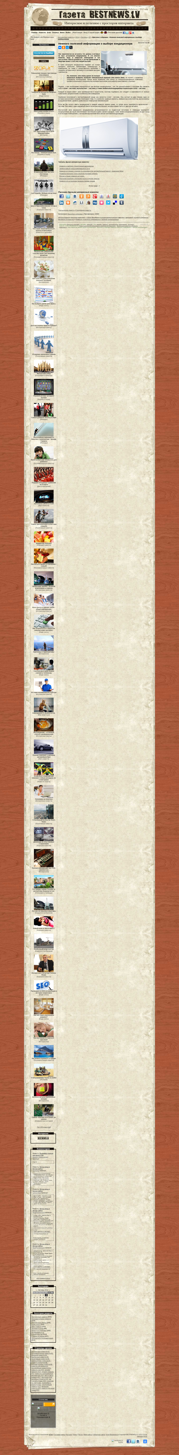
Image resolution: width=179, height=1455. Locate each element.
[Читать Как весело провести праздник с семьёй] (44, 563)
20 (34, 1303)
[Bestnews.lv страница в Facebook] (129, 1443)
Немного (105, 224)
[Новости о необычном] (43, 913)
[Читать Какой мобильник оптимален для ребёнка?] (44, 458)
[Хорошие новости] (44, 210)
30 (43, 1305)
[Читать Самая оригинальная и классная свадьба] (44, 523)
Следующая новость (83, 210)
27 (34, 1305)
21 (37, 1303)
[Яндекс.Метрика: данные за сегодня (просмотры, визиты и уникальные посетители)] (43, 1409)
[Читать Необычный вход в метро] (44, 948)
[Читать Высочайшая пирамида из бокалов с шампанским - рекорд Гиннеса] (44, 436)
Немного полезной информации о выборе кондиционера (97, 219)
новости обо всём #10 (40, 1366)
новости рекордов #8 (39, 1363)
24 (46, 1303)
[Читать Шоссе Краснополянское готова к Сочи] (44, 204)
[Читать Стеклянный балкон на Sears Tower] (44, 818)
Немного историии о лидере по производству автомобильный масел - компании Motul (91, 171)
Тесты (80, 1435)
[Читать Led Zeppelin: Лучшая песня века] (44, 192)
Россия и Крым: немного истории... (72, 176)
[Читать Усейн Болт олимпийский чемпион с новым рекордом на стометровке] (44, 775)
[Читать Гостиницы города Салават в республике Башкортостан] (44, 888)
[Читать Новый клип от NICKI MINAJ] (44, 927)
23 (43, 1303)
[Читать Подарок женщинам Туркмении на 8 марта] (44, 481)
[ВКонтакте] (59, 47)
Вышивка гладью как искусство (43, 1154)
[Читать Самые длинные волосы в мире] (44, 416)
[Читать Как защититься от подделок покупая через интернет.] (44, 627)
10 (46, 1298)
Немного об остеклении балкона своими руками (77, 181)
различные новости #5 (40, 1357)
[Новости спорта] (43, 782)
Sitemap (140, 1436)
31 (46, 1305)
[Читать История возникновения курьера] (44, 691)
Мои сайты (88, 1435)
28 (37, 1305)
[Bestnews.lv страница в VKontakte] (138, 1443)
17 (46, 1300)
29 (40, 1305)
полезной (131, 224)
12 (52, 1298)
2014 (77, 37)
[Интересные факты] (43, 77)
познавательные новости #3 (42, 1353)
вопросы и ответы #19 (40, 1379)
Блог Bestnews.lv (112, 1435)
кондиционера (113, 224)
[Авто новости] (43, 506)
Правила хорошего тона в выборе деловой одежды (78, 174)
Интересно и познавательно (42, 1338)
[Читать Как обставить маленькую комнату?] (44, 1014)
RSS (145, 1436)
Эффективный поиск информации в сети (74, 169)
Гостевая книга (59, 1435)
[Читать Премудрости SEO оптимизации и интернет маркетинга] (44, 990)
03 (90, 37)
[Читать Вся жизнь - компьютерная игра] (44, 151)
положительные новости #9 (42, 1364)
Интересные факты (39, 1323)
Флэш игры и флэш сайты (41, 1168)
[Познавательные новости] (44, 257)
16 (43, 1300)
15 (40, 1300)
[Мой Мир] (67, 47)
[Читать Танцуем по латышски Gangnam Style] (44, 91)
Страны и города (38, 1336)
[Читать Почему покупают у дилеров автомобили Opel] (44, 754)
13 (34, 1300)
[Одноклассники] (63, 47)
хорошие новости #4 (39, 1355)
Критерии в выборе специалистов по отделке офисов (79, 179)
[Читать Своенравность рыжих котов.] (44, 712)
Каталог (69, 1435)
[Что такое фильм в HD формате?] (43, 1140)
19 (52, 1300)
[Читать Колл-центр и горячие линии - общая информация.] (44, 606)
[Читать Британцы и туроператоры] (44, 650)
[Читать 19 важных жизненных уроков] (44, 353)
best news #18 (47, 1377)
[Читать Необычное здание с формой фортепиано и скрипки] (44, 585)
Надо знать (36, 1325)
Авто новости (37, 1327)
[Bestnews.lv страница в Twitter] (133, 1443)
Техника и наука (38, 1329)
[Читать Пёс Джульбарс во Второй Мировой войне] (44, 130)
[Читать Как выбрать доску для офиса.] (44, 302)
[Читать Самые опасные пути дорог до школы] (44, 1116)
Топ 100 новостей (44, 1127)
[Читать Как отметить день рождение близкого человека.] (44, 277)
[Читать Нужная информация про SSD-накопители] (44, 867)
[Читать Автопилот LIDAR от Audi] (44, 502)
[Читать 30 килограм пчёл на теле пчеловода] (44, 171)
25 (49, 1303)
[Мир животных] (44, 715)
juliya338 (89, 224)
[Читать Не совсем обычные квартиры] (44, 910)
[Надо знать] (43, 96)
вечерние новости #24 (40, 1387)
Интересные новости (40, 1317)
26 (52, 1303)
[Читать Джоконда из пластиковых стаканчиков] (44, 840)
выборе (99, 224)
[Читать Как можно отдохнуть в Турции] (44, 1057)
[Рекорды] (43, 176)
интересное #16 (38, 1375)
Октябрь (84, 37)
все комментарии (43, 1278)
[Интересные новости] (44, 590)
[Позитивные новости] (44, 356)
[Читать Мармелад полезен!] (44, 542)
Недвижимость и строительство (38, 1333)
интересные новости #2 (40, 1352)
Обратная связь (99, 1435)
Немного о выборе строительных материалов (76, 166)
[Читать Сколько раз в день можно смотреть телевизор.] (44, 670)
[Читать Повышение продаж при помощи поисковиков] (44, 72)
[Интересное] (44, 282)
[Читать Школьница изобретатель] (44, 110)
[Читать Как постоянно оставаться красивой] (44, 1036)
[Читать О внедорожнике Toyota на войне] (44, 1076)
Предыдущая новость (66, 210)
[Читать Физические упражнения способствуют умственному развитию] (44, 250)
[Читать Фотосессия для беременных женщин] (44, 1096)
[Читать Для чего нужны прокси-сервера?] (44, 324)
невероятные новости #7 (41, 1361)
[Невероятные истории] (44, 1121)
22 (40, 1303)
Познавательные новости (41, 1319)
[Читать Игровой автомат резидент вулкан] (44, 394)
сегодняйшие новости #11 (41, 1368)
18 (49, 1300)
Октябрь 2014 (43, 1290)
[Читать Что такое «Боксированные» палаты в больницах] (44, 227)
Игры (75, 1435)
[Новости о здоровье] (44, 232)
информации (123, 224)
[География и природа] (43, 375)
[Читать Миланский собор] (44, 372)
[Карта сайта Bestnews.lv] (145, 1443)
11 (49, 1298)
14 (37, 1300)
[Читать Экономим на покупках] (44, 798)
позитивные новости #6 (40, 1359)
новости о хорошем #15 (44, 1374)
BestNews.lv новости (66, 219)
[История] (43, 135)
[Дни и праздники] (43, 486)
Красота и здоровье (39, 1330)
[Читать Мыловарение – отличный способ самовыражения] (44, 731)
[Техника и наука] (43, 113)
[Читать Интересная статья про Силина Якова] (44, 972)
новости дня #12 (38, 1370)
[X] (70, 47)
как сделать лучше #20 (41, 1380)
